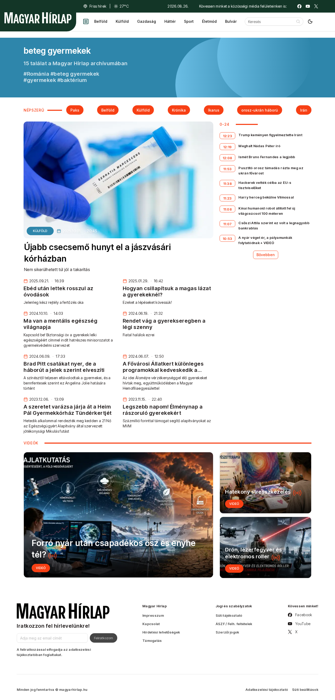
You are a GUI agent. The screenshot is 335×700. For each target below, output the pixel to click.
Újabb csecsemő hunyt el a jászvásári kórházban (97, 253)
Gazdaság (146, 21)
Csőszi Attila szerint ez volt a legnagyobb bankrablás (273, 225)
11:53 (227, 169)
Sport (189, 21)
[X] (316, 6)
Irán (303, 110)
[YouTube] (308, 6)
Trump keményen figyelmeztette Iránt (270, 135)
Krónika (179, 110)
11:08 (227, 209)
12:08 (227, 158)
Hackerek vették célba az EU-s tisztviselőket (264, 185)
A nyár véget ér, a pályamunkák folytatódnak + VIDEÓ (265, 240)
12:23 (227, 136)
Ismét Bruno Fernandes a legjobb (266, 157)
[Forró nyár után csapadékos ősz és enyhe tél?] (118, 514)
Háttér (170, 21)
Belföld (100, 21)
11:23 (227, 198)
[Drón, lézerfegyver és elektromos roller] (265, 547)
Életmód (209, 21)
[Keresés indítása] (298, 21)
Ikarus (213, 110)
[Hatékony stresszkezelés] (265, 482)
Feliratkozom (103, 638)
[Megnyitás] (86, 21)
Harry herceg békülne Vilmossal (266, 197)
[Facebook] (299, 6)
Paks (74, 110)
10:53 (227, 238)
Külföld (122, 21)
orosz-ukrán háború (259, 110)
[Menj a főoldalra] (37, 17)
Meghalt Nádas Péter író (259, 146)
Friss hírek (98, 6)
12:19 (227, 147)
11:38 (227, 183)
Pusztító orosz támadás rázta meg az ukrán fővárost (270, 170)
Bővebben (265, 254)
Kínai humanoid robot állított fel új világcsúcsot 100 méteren (266, 211)
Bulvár (231, 21)
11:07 (227, 224)
